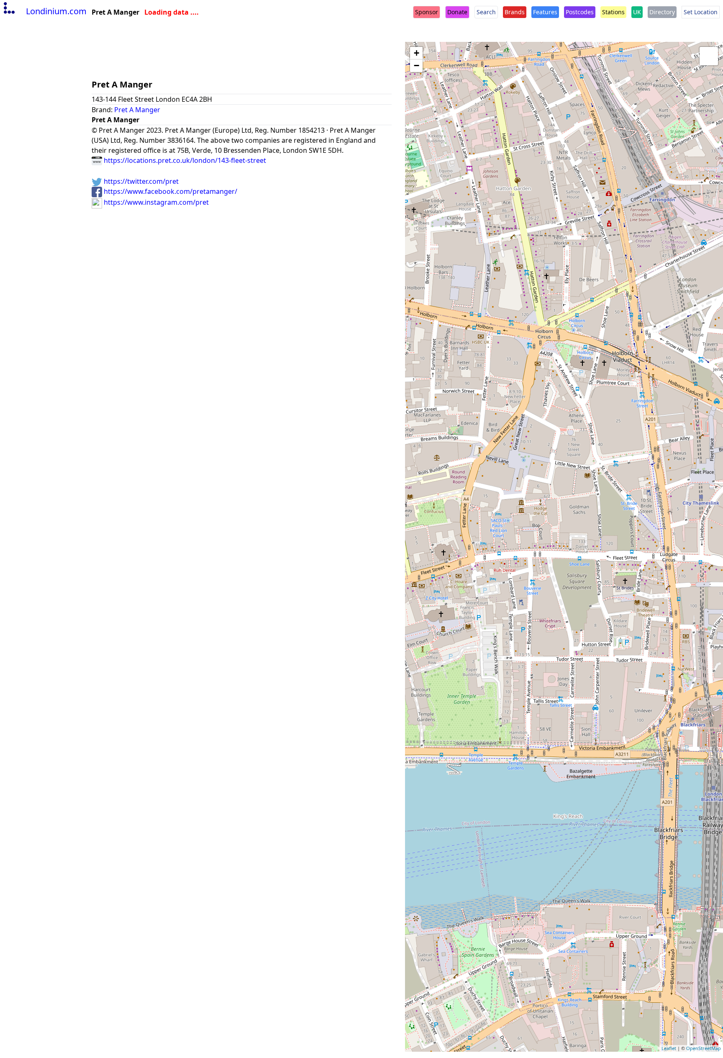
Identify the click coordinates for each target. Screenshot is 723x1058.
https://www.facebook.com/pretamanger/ (169, 191)
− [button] (416, 65)
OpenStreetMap (703, 1048)
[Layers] (709, 56)
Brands (515, 12)
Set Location (701, 12)
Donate (457, 12)
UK (637, 12)
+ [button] (416, 53)
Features (545, 12)
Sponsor (426, 12)
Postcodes (580, 12)
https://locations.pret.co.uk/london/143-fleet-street (184, 160)
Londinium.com (56, 11)
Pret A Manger (137, 109)
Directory (662, 12)
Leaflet (668, 1048)
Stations (613, 12)
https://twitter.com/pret (140, 181)
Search (486, 12)
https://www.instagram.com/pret (155, 202)
